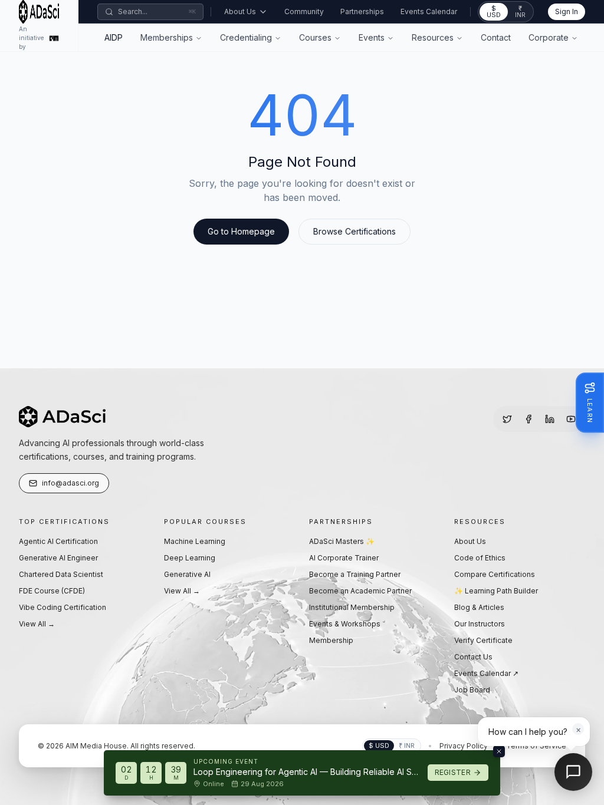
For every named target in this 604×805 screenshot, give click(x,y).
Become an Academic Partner (360, 590)
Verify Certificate (483, 640)
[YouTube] (571, 419)
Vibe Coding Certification (62, 607)
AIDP (113, 37)
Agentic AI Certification (58, 541)
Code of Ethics (479, 557)
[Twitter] (507, 419)
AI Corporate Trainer (344, 557)
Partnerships (362, 11)
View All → (37, 623)
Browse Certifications (354, 231)
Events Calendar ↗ (486, 673)
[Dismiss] (499, 751)
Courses (315, 37)
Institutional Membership (352, 607)
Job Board (472, 689)
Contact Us (473, 656)
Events (372, 37)
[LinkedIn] (549, 419)
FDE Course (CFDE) (52, 590)
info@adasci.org (70, 483)
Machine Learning (194, 541)
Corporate (548, 37)
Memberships (166, 37)
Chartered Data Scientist (61, 574)
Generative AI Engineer (58, 557)
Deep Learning (189, 557)
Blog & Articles (479, 607)
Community (304, 11)
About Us (240, 11)
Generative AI (187, 574)
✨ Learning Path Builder (496, 590)
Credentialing (246, 37)
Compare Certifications (494, 574)
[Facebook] (528, 419)
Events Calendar (429, 11)
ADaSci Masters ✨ (342, 541)
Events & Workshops (344, 623)
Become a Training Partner (355, 574)
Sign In (566, 11)
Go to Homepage (241, 231)
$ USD (494, 11)
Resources (433, 37)
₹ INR (520, 11)
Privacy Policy (463, 745)
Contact (496, 37)
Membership (331, 640)
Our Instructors (479, 623)
